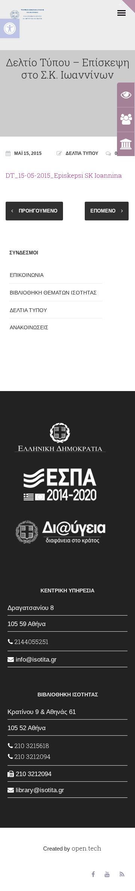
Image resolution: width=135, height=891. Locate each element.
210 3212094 (32, 756)
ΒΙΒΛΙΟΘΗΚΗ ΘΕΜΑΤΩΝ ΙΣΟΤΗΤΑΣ (53, 293)
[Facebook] (93, 874)
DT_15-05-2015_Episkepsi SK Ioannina (64, 175)
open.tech (86, 848)
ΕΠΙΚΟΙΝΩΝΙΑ (27, 275)
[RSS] (122, 874)
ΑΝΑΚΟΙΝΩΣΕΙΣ (29, 327)
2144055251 (30, 641)
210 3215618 (31, 745)
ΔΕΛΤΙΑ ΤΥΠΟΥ (82, 153)
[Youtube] (107, 874)
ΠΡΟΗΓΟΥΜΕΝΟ (38, 211)
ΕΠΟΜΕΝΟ (103, 211)
